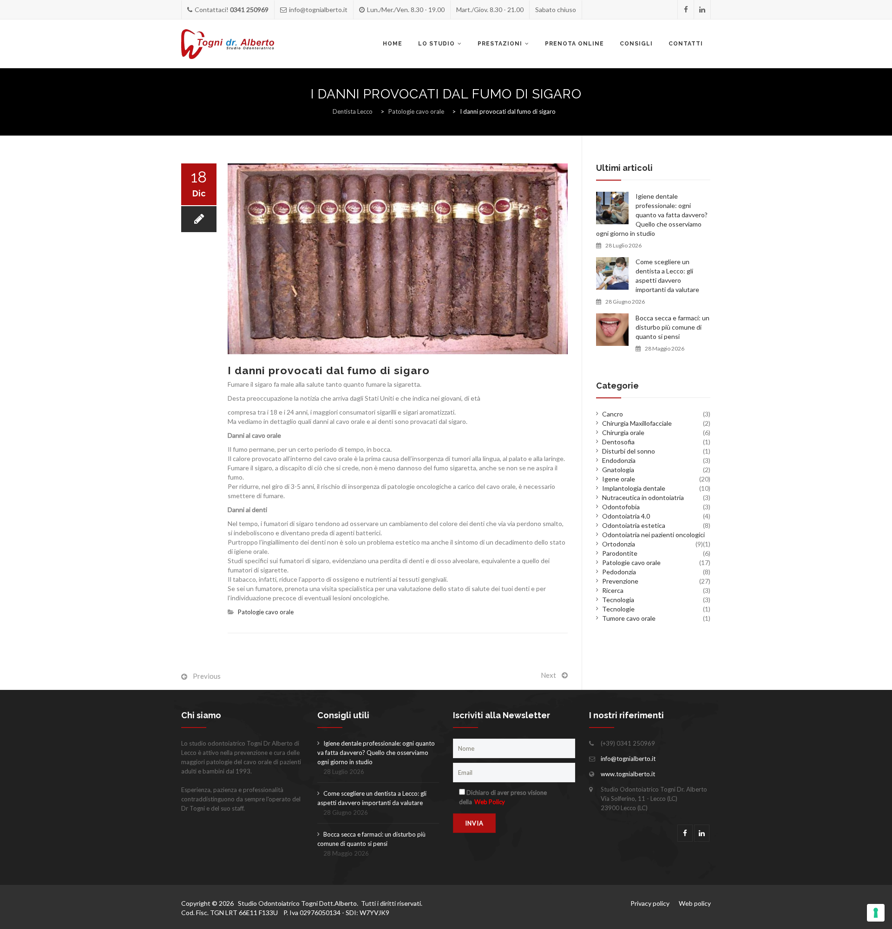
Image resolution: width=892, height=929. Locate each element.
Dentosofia (618, 442)
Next (548, 675)
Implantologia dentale (633, 488)
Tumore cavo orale (629, 618)
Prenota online (574, 43)
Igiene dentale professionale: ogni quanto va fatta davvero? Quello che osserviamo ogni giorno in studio (652, 214)
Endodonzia (619, 460)
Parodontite (619, 553)
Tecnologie (618, 609)
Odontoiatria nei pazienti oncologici (653, 535)
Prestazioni (500, 43)
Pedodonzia (619, 572)
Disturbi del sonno (628, 451)
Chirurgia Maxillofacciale (637, 423)
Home (392, 43)
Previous (207, 676)
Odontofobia (621, 507)
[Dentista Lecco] (227, 43)
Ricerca (612, 590)
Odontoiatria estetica (633, 525)
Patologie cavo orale (266, 612)
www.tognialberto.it (628, 774)
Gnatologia (618, 470)
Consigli (636, 43)
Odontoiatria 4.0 (626, 516)
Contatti (686, 43)
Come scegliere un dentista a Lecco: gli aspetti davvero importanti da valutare (667, 275)
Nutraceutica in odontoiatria (643, 497)
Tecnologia (618, 600)
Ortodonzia (618, 544)
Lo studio (436, 43)
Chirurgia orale (623, 432)
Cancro (612, 414)
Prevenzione (620, 581)
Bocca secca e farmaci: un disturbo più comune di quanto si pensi (672, 327)
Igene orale (618, 479)
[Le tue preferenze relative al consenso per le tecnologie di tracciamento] (876, 913)
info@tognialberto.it (628, 758)
